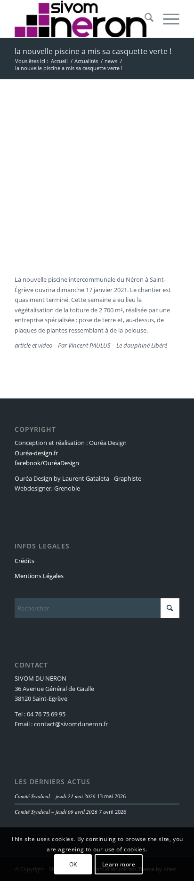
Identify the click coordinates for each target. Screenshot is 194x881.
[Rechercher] (144, 19)
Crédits (24, 560)
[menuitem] (144, 19)
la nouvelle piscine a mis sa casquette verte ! (93, 51)
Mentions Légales (39, 575)
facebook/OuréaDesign (47, 463)
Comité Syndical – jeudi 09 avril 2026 (56, 811)
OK (73, 864)
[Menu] (166, 19)
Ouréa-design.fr (36, 453)
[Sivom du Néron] (80, 19)
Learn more (119, 864)
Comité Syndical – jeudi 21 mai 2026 (55, 796)
